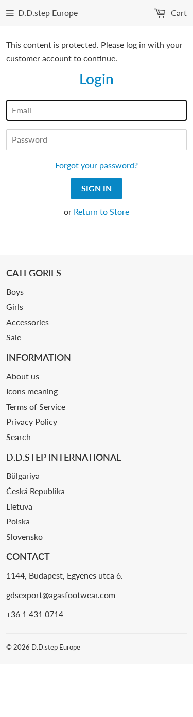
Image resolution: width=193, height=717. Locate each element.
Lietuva (19, 506)
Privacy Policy (31, 421)
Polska (18, 521)
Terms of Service (35, 406)
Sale (13, 337)
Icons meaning (32, 391)
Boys (15, 291)
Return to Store (101, 211)
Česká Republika (35, 491)
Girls (14, 306)
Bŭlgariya (23, 475)
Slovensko (24, 536)
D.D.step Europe (48, 13)
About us (22, 376)
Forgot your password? (96, 165)
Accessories (27, 322)
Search (18, 437)
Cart (178, 13)
